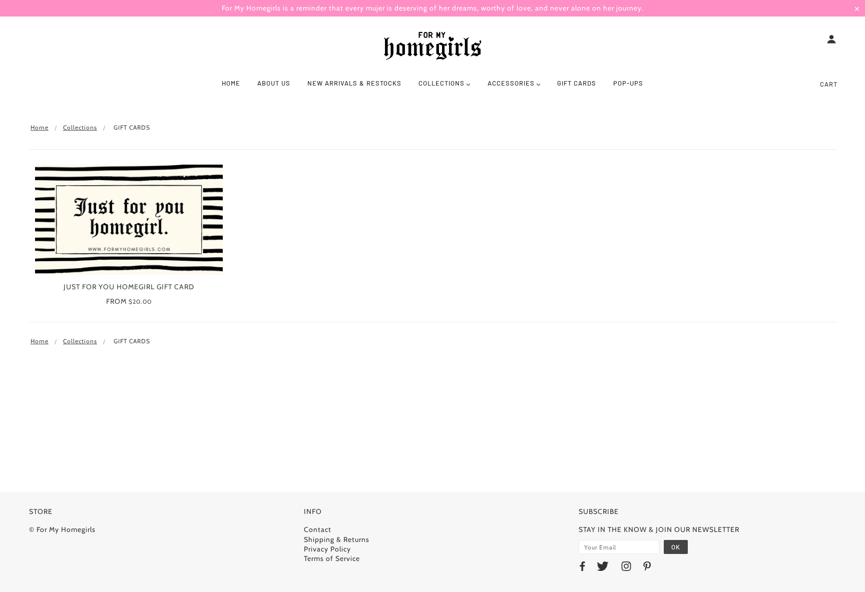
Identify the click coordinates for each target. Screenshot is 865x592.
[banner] (432, 47)
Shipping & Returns (336, 539)
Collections (80, 127)
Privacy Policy (327, 548)
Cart (828, 84)
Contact (317, 529)
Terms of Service (332, 558)
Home (40, 127)
